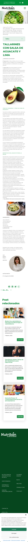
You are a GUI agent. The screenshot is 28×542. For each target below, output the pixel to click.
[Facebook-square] (22, 2)
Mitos (20, 31)
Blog (14, 30)
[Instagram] (20, 2)
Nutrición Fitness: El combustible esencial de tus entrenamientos (13, 399)
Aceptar (14, 529)
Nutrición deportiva (16, 33)
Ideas (8, 31)
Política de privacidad (15, 540)
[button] (26, 515)
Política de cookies (6, 540)
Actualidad (6, 28)
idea (4, 31)
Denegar (14, 533)
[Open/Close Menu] (25, 8)
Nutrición (6, 33)
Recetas (5, 34)
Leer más (20, 339)
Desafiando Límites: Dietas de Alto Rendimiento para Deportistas (14, 361)
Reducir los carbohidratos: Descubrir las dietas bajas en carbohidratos (13, 322)
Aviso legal (23, 540)
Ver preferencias (14, 537)
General (19, 30)
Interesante (14, 31)
